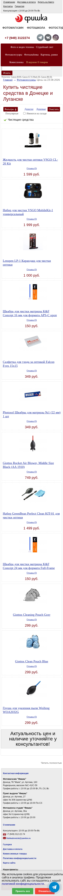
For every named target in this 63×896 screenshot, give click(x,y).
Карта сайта (9, 863)
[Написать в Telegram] (54, 887)
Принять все (23, 891)
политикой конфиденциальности (23, 883)
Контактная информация (16, 773)
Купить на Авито (46, 2)
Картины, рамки (49, 54)
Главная (8, 79)
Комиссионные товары (15, 853)
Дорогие (28, 109)
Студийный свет (44, 47)
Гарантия (19, 6)
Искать (6, 73)
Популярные (11, 113)
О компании (9, 2)
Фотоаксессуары (13, 54)
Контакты (8, 6)
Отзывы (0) (32, 168)
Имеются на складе (37, 113)
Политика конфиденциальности (19, 858)
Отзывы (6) (32, 269)
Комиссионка (16, 62)
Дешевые (41, 109)
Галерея (7, 844)
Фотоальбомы (31, 54)
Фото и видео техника (22, 47)
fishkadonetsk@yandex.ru (18, 838)
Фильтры (9, 109)
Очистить (54, 109)
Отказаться (44, 891)
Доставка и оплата (26, 2)
